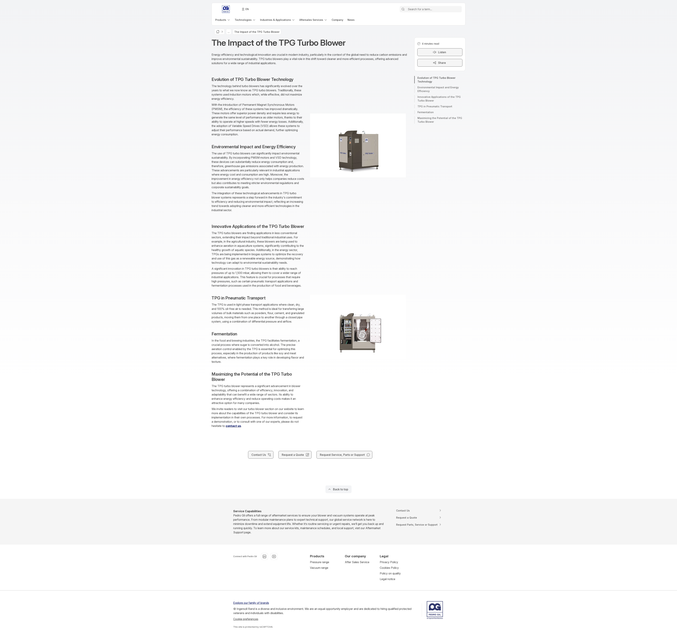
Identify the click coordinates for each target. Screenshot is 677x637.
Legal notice (387, 579)
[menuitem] (222, 20)
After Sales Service (357, 562)
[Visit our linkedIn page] (264, 556)
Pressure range (319, 562)
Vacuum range (319, 567)
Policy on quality (390, 573)
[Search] (403, 9)
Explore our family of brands (251, 603)
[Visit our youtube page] (274, 556)
